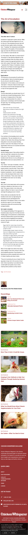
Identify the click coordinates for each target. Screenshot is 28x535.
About (2, 472)
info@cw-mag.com (8, 500)
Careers (3, 486)
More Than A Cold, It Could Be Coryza (12, 352)
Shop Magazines (5, 474)
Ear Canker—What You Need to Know (12, 433)
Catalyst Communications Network (5, 478)
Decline (13, 532)
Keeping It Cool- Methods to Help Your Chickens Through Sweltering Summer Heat (13, 379)
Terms (2, 483)
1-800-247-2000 (7, 497)
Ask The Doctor (7, 271)
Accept (5, 532)
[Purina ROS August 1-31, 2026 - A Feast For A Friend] (14, 3)
